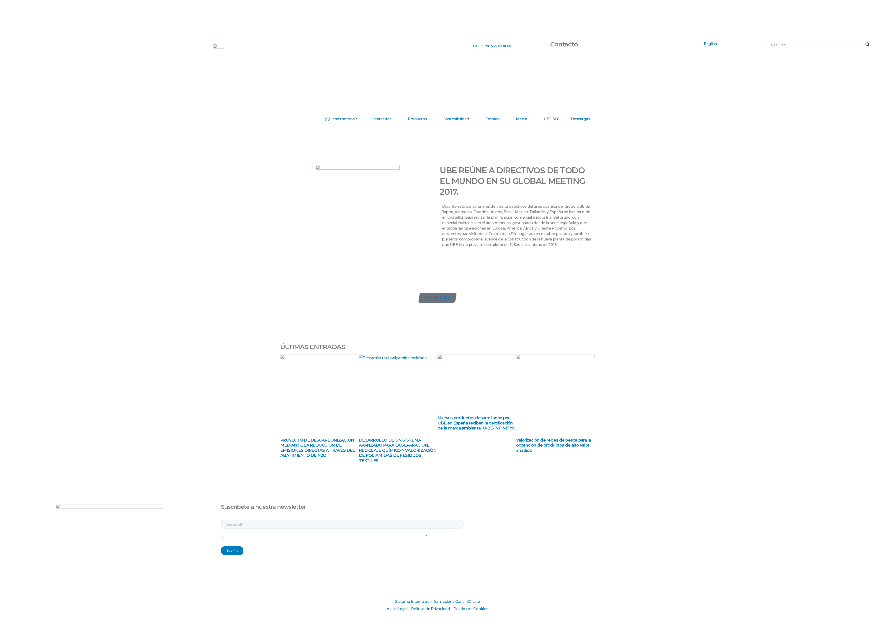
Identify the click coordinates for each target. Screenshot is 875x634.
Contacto (564, 44)
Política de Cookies (470, 609)
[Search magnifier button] (867, 44)
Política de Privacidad (430, 609)
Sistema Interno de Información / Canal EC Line (437, 601)
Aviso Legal (397, 609)
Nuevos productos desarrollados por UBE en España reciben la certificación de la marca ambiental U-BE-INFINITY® (476, 423)
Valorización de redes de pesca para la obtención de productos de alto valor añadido (553, 445)
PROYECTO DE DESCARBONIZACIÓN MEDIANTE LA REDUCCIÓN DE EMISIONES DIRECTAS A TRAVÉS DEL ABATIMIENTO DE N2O (317, 448)
